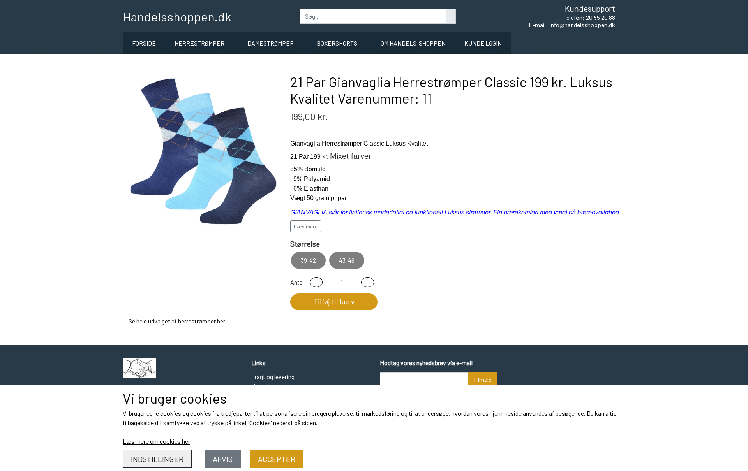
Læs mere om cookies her (156, 441)
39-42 (308, 260)
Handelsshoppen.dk (177, 16)
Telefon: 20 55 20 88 (589, 17)
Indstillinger (157, 459)
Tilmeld (482, 379)
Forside (144, 43)
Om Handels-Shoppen (413, 43)
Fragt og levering (273, 376)
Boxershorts (337, 43)
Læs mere (306, 226)
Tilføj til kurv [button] (334, 301)
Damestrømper (270, 43)
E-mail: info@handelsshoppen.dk (572, 24)
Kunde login (483, 43)
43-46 (347, 260)
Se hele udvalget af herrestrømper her (177, 321)
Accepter (276, 459)
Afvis (223, 459)
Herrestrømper (199, 43)
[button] (316, 282)
